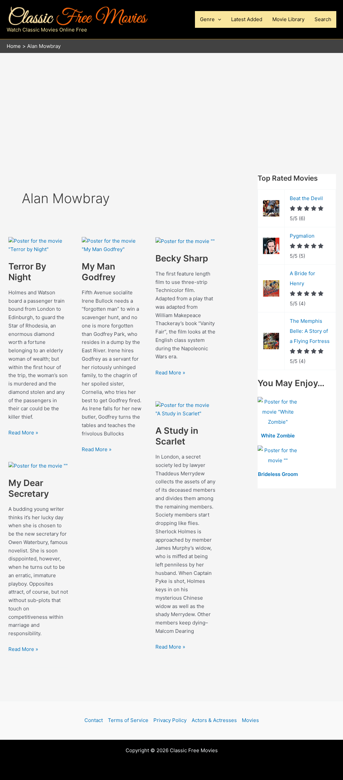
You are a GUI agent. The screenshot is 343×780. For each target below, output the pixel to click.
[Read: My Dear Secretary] (38, 465)
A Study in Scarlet (176, 435)
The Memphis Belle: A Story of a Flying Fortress (310, 331)
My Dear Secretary (28, 488)
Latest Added (246, 19)
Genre (207, 19)
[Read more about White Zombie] (278, 412)
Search (323, 19)
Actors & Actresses (214, 720)
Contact (93, 720)
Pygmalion (302, 236)
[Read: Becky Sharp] (185, 241)
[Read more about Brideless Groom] (278, 456)
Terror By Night (27, 271)
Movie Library (288, 19)
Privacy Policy (170, 720)
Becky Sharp (181, 258)
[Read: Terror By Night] (38, 245)
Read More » (23, 433)
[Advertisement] (171, 104)
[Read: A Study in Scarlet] (185, 409)
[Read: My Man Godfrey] (112, 245)
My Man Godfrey (99, 271)
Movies (250, 720)
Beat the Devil (306, 198)
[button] (218, 19)
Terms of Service (128, 720)
